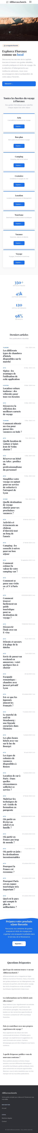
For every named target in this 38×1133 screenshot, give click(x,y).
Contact (4, 1121)
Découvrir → (9, 84)
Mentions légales (7, 1118)
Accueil (4, 1108)
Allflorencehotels (16, 1)
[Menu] (30, 1)
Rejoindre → (19, 944)
